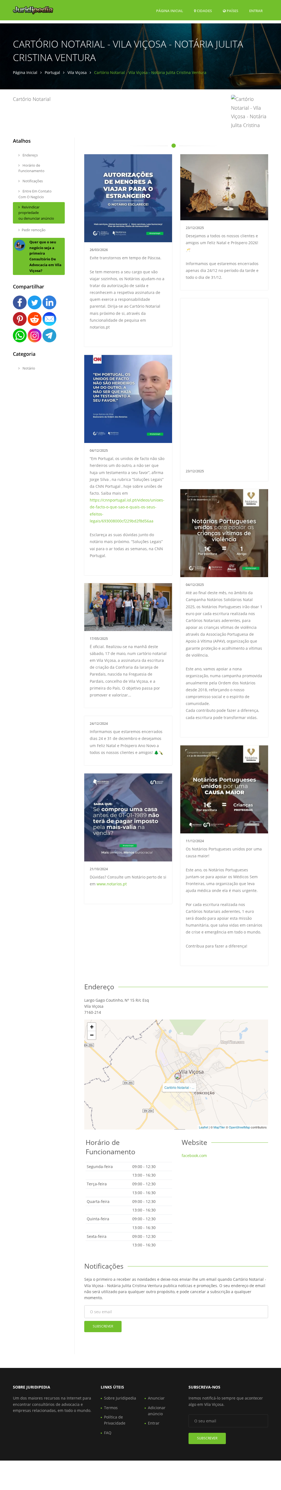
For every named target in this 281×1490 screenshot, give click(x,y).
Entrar (256, 10)
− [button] (92, 1035)
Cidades (204, 10)
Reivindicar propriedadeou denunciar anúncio (36, 213)
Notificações (32, 180)
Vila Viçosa (77, 72)
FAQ (107, 1432)
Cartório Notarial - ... (179, 1087)
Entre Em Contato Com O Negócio (35, 194)
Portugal (52, 72)
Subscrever (103, 1326)
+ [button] (92, 1026)
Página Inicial (169, 10)
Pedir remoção (34, 229)
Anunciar (156, 1398)
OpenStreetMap (239, 1127)
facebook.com (194, 1155)
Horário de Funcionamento (31, 168)
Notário (28, 368)
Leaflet (203, 1127)
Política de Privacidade (114, 1420)
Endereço (30, 155)
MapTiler (219, 1127)
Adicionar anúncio (156, 1410)
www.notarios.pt (112, 883)
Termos (111, 1407)
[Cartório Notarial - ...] (178, 1076)
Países (232, 10)
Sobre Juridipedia (120, 1398)
